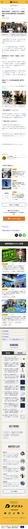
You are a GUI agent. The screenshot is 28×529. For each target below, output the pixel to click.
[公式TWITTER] (23, 513)
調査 (21, 105)
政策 (15, 134)
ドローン (12, 106)
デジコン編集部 (10, 156)
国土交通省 (11, 46)
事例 (16, 50)
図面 (22, 63)
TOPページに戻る (14, 205)
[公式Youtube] (5, 513)
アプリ (3, 115)
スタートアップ (6, 18)
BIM (20, 63)
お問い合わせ (22, 517)
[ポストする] (16, 235)
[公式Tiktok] (14, 513)
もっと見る (14, 491)
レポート (6, 437)
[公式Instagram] (9, 513)
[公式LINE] (18, 513)
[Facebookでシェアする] (20, 235)
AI (3, 72)
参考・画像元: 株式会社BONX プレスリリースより (12, 144)
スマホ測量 (6, 435)
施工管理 (23, 113)
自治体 (16, 46)
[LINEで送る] (24, 235)
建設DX (4, 39)
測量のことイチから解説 (17, 432)
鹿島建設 (7, 71)
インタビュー (6, 432)
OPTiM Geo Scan (14, 435)
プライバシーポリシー (14, 517)
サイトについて (6, 517)
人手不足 (15, 113)
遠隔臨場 (17, 115)
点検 (21, 106)
